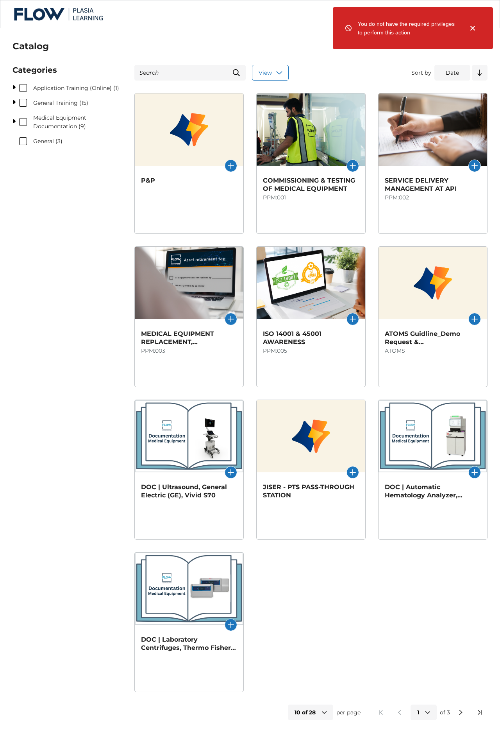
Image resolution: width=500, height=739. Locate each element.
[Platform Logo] (58, 14)
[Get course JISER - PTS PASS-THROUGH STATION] (352, 472)
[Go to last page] (480, 712)
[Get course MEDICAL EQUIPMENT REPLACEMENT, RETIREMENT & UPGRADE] (231, 319)
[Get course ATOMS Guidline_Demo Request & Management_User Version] (474, 319)
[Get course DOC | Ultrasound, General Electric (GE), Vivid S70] (231, 472)
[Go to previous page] (399, 712)
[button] (480, 73)
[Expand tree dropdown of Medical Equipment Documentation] (14, 122)
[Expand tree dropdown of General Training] (14, 102)
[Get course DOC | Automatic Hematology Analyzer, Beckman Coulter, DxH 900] (474, 472)
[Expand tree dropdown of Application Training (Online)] (14, 88)
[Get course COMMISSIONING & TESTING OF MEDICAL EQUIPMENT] (352, 166)
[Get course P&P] (231, 166)
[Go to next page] (461, 712)
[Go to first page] (381, 712)
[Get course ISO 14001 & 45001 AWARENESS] (352, 319)
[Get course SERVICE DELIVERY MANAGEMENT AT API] (474, 166)
